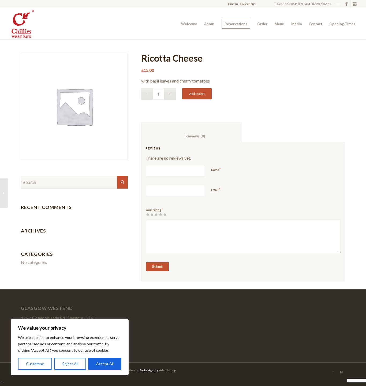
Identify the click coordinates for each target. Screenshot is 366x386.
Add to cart (197, 94)
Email (215, 190)
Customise (35, 363)
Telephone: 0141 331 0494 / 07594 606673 (302, 4)
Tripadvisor (337, 4)
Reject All (70, 363)
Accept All (105, 363)
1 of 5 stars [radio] (147, 214)
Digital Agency (149, 370)
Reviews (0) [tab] (192, 136)
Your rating (154, 210)
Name (216, 169)
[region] (70, 347)
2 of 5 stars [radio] (149, 214)
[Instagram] (355, 4)
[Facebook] (346, 4)
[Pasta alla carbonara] (4, 193)
